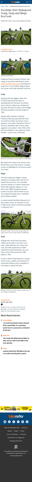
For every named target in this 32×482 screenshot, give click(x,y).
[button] (16, 67)
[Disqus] (16, 382)
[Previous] (4, 65)
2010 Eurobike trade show (10, 84)
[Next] (27, 65)
